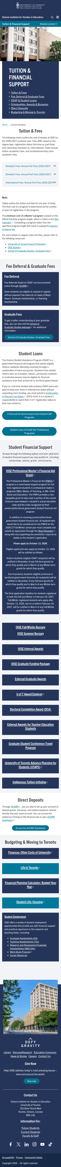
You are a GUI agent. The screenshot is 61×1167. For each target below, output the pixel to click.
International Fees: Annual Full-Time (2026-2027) (30, 182)
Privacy (19, 1157)
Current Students (30, 1132)
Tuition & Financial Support (16, 23)
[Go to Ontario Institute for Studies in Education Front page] (30, 5)
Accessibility (8, 1157)
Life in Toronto (29, 867)
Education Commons (45, 1052)
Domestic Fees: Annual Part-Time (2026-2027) (28, 174)
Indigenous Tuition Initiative (29, 782)
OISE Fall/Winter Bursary (30, 627)
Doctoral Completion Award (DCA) (30, 709)
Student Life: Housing (29, 902)
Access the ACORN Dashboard (30, 828)
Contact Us (44, 1056)
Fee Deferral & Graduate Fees (27, 96)
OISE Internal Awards (30, 648)
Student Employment (15, 916)
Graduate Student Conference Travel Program (30, 745)
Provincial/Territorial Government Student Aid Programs (29, 415)
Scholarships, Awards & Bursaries (29, 104)
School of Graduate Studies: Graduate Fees (29, 250)
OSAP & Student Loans (24, 100)
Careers (33, 1056)
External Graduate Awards (30, 679)
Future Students (30, 1128)
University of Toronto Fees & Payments (26, 244)
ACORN (23, 285)
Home (4, 124)
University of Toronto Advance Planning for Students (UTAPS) (30, 765)
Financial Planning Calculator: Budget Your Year (30, 884)
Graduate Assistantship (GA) (24, 938)
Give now (31, 1081)
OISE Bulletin (14, 247)
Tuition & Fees (19, 92)
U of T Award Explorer (29, 694)
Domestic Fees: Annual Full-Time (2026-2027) (28, 166)
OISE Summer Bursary (30, 633)
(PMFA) (48, 480)
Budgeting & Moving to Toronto (28, 112)
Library (7, 1052)
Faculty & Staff (30, 1135)
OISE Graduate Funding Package (30, 663)
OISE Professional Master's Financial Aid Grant (30, 473)
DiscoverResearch (22, 1052)
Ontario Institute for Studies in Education (22, 17)
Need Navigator (45, 530)
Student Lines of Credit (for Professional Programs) (29, 431)
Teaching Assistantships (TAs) (24, 941)
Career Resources (18, 955)
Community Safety (33, 1157)
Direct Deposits (19, 108)
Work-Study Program (20, 951)
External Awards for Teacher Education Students (30, 726)
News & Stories (19, 1056)
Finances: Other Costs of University (29, 852)
